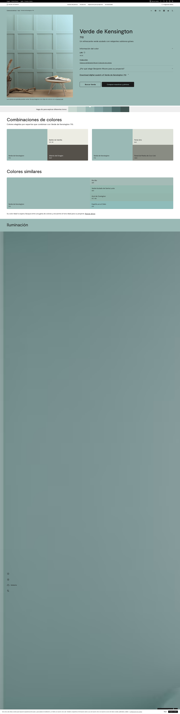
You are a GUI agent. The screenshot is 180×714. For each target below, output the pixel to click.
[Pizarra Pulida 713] (116, 109)
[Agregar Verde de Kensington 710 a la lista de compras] (43, 132)
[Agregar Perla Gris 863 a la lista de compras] (169, 132)
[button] (27, 1)
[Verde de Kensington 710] (90, 109)
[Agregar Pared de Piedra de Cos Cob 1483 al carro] (164, 148)
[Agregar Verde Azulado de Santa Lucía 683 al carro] (164, 189)
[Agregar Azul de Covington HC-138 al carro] (164, 197)
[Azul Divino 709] (81, 109)
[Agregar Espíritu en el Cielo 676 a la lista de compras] (170, 205)
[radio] (8, 573)
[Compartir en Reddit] (168, 11)
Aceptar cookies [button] (173, 711)
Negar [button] (165, 711)
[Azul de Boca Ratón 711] (98, 109)
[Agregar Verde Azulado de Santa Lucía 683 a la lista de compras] (170, 189)
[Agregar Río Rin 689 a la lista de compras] (170, 181)
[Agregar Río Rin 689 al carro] (164, 181)
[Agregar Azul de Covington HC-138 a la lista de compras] (170, 197)
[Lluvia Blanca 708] (72, 109)
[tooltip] (84, 52)
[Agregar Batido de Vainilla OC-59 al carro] (79, 132)
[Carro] (172, 1)
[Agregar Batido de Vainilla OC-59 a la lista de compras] (84, 132)
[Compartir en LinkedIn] (164, 11)
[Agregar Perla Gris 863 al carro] (164, 132)
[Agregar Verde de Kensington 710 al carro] (38, 132)
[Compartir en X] (172, 11)
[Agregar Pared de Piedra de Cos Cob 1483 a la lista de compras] (169, 148)
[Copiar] (151, 11)
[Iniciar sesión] (167, 1)
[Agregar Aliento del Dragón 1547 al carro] (79, 148)
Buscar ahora (90, 214)
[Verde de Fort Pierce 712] (107, 109)
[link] (169, 1)
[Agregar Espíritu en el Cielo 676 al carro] (164, 205)
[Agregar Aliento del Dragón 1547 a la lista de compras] (84, 148)
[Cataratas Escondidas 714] (125, 109)
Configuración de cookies (135, 711)
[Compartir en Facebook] (156, 11)
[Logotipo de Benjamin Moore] (13, 4)
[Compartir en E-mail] (160, 11)
